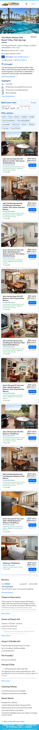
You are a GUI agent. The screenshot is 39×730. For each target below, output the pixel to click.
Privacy (20, 725)
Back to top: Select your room (14, 721)
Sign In (33, 4)
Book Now (32, 165)
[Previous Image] (1, 21)
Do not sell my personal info (21, 726)
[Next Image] (37, 21)
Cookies (28, 727)
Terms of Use (8, 725)
